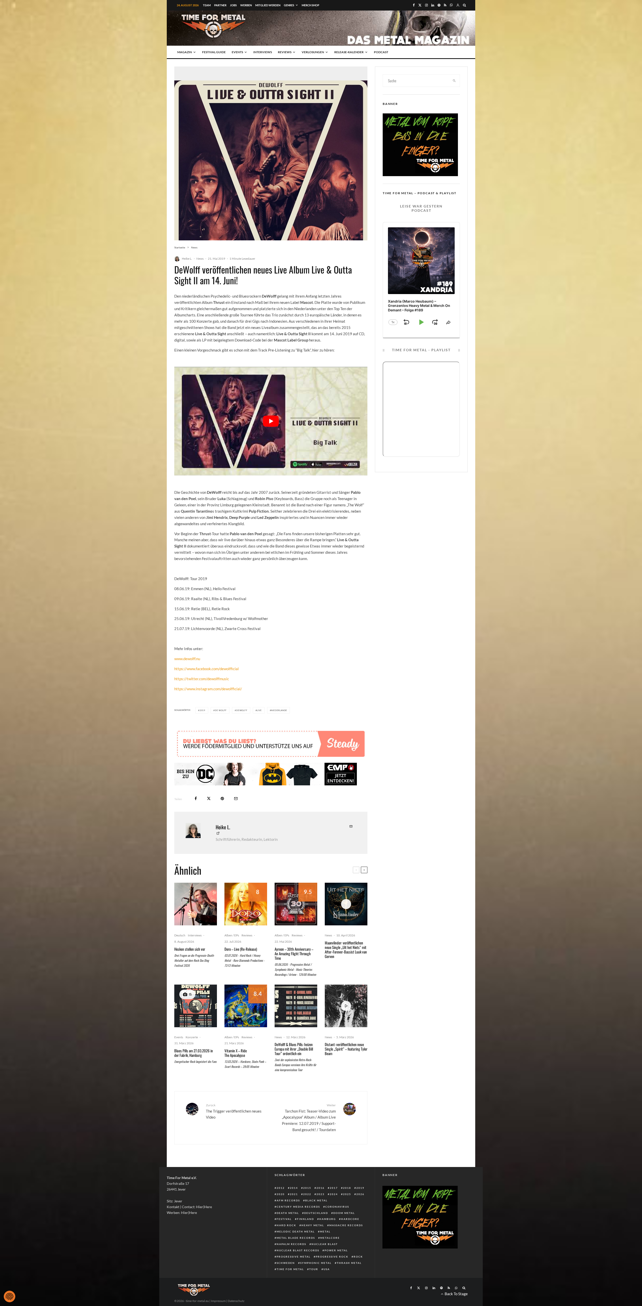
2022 (307, 1194)
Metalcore (330, 1237)
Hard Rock (286, 1225)
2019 (202, 710)
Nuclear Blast (324, 1244)
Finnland (305, 1218)
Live (259, 710)
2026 (360, 1194)
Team (207, 5)
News (200, 258)
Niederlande (279, 710)
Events (237, 52)
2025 (347, 1194)
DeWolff (242, 710)
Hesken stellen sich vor (189, 949)
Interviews (262, 52)
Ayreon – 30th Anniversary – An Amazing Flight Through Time (294, 953)
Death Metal (288, 1212)
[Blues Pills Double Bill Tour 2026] (195, 1006)
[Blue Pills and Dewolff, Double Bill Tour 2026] (296, 1006)
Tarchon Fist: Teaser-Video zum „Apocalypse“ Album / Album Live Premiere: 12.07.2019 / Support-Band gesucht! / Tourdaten (309, 1117)
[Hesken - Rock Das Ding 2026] (195, 904)
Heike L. (187, 258)
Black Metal (316, 1200)
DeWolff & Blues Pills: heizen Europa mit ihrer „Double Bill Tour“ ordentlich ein (294, 1049)
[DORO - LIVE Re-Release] (245, 904)
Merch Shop (310, 5)
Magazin (184, 52)
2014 (294, 1187)
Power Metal (336, 1250)
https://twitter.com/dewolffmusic (201, 678)
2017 (334, 1187)
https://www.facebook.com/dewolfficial (206, 668)
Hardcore (350, 1218)
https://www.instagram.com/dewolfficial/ (208, 688)
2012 (281, 1187)
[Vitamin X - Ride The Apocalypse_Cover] (245, 1006)
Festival (284, 1218)
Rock (358, 1256)
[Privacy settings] (9, 1296)
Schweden (286, 1262)
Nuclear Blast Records (298, 1250)
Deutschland (316, 1212)
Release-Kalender (349, 52)
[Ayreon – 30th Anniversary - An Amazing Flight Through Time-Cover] (296, 904)
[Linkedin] (433, 5)
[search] (454, 81)
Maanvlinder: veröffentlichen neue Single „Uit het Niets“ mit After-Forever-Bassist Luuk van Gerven (346, 949)
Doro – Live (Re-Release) (240, 949)
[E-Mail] (236, 798)
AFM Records (288, 1200)
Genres (289, 5)
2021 (294, 1194)
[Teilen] (196, 798)
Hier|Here (204, 1207)
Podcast (381, 52)
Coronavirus (337, 1206)
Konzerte (192, 1037)
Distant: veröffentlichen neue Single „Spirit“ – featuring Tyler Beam (346, 1049)
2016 (320, 1187)
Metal (325, 1231)
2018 (347, 1187)
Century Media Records (298, 1206)
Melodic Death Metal (296, 1231)
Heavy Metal (312, 1225)
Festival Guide (214, 52)
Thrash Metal (349, 1262)
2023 (320, 1194)
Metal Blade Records (296, 1237)
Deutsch (179, 935)
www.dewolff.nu (187, 658)
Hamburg (327, 1218)
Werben (246, 5)
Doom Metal (344, 1212)
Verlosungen (313, 52)
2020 (281, 1194)
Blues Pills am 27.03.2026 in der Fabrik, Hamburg (193, 1052)
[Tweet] (209, 798)
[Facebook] (414, 5)
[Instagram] (426, 5)
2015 (307, 1187)
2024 (334, 1194)
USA (327, 1269)
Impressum (218, 1301)
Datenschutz (236, 1301)
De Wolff (221, 710)
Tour (313, 1269)
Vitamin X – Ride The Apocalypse (235, 1052)
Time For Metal (290, 1269)
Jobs (233, 5)
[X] (420, 5)
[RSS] (445, 5)
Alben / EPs (231, 935)
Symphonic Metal (316, 1262)
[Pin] (222, 798)
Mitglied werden (267, 5)
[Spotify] (439, 5)
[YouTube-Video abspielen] (270, 421)
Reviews (284, 52)
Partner (220, 5)
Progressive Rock (332, 1256)
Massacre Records (346, 1225)
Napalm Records (291, 1244)
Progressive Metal (293, 1256)
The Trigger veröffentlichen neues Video (234, 1111)
